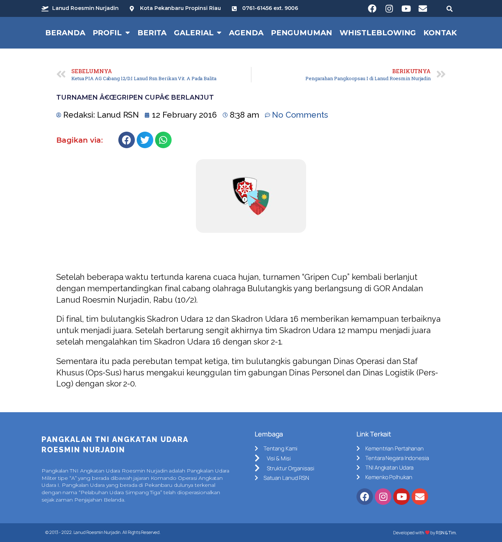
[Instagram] (389, 8)
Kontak (439, 32)
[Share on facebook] (126, 140)
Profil (107, 32)
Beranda (65, 32)
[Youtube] (406, 8)
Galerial (193, 32)
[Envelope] (423, 8)
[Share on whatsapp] (163, 140)
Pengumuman (301, 32)
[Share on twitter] (145, 140)
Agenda (246, 32)
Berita (151, 32)
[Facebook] (372, 8)
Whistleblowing (378, 32)
